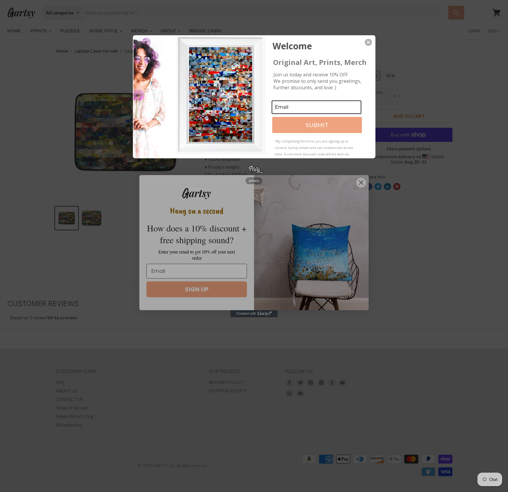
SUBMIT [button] (317, 124)
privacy (254, 181)
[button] (368, 42)
